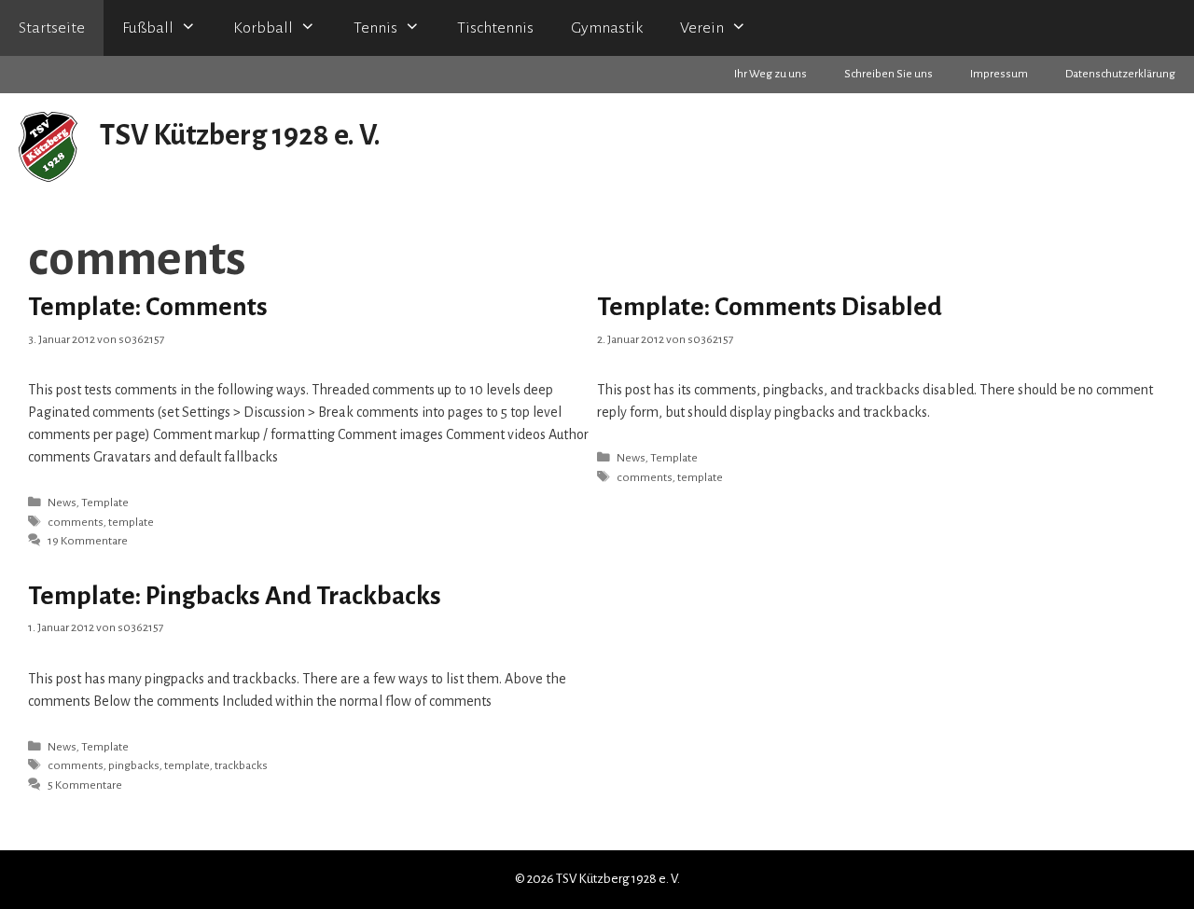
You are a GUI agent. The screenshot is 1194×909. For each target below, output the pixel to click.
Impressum (999, 74)
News (62, 502)
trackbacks (241, 765)
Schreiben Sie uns (888, 74)
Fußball (148, 28)
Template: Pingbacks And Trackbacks (234, 596)
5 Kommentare (85, 785)
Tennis (375, 28)
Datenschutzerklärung (1120, 74)
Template (105, 502)
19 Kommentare (88, 540)
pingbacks (134, 765)
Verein (702, 28)
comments (76, 522)
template (131, 522)
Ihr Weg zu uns (770, 74)
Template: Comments (148, 307)
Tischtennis (495, 28)
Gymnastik (607, 28)
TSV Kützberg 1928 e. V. (240, 135)
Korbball (263, 28)
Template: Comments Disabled (769, 307)
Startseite (52, 28)
